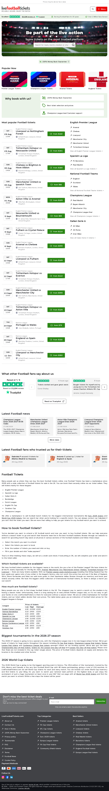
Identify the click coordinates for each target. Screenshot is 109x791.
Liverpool (76, 135)
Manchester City (80, 139)
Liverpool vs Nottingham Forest (30, 132)
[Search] (92, 9)
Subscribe (101, 701)
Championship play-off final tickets (16, 648)
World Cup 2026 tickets (12, 518)
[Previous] (31, 387)
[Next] (104, 387)
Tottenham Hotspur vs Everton (29, 274)
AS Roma (76, 230)
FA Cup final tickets (65, 643)
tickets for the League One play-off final (48, 648)
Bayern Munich (79, 204)
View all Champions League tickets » (85, 216)
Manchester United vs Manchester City (28, 291)
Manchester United (81, 143)
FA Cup (5, 626)
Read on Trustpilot (53, 401)
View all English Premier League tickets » (86, 151)
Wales (75, 186)
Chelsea (76, 131)
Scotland (76, 182)
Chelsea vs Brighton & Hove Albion (28, 166)
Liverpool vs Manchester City (30, 353)
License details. (24, 788)
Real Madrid (78, 165)
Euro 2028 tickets (95, 516)
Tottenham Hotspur (81, 147)
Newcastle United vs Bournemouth (27, 214)
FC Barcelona (78, 161)
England (76, 179)
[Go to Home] (16, 9)
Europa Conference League (13, 623)
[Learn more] (69, 62)
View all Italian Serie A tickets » (82, 238)
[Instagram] (3, 777)
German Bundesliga (10, 611)
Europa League (8, 621)
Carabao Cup (7, 628)
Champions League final (82, 212)
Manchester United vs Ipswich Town (28, 183)
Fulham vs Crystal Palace (30, 230)
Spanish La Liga (8, 616)
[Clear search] (73, 45)
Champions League (10, 618)
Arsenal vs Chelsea (26, 244)
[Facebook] (7, 777)
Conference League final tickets (36, 645)
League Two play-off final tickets (83, 648)
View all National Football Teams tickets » (87, 190)
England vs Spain (25, 338)
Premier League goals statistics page (61, 572)
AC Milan (76, 226)
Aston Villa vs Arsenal (28, 199)
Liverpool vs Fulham (27, 259)
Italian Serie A (8, 614)
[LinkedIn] (11, 777)
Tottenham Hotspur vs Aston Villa (29, 308)
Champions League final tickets (88, 643)
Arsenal (76, 127)
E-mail (51, 698)
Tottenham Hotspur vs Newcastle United (29, 149)
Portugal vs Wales (26, 325)
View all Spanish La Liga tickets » (83, 169)
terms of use (33, 784)
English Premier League (11, 609)
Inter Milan (77, 234)
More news (54, 440)
